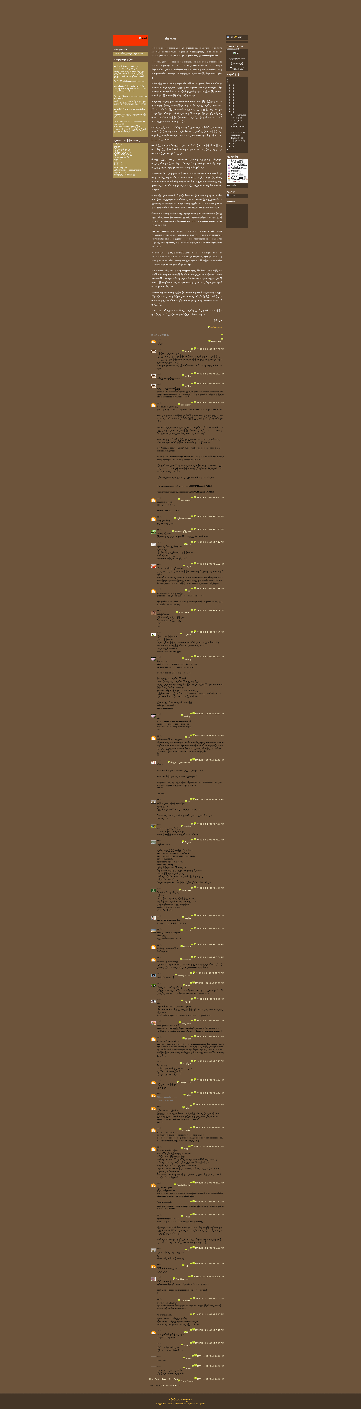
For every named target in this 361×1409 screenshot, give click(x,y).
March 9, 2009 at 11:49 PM (209, 1105)
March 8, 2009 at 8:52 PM (210, 564)
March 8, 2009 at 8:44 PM (210, 542)
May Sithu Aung (181, 1279)
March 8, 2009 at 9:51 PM (210, 632)
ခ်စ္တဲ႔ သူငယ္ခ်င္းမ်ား (122, 155)
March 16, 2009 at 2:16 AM (209, 1343)
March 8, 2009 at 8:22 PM (210, 349)
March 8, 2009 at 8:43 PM (210, 529)
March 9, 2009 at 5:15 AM (210, 916)
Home (163, 1379)
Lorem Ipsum (128, 96)
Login (239, 37)
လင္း (188, 566)
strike (188, 1095)
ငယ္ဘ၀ (116, 160)
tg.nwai (187, 1217)
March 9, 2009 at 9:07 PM (210, 1080)
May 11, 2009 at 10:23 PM (210, 1366)
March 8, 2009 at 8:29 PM (210, 403)
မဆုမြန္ (188, 918)
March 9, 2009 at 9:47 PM (210, 1093)
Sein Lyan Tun (184, 975)
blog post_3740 (133, 68)
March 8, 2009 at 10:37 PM (209, 735)
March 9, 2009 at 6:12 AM (210, 944)
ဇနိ (188, 738)
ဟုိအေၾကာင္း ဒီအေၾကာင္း (127, 170)
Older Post (173, 1379)
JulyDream (185, 1301)
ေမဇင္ (187, 1345)
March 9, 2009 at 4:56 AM (210, 840)
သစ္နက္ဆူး (187, 1001)
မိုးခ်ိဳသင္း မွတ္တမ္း (181, 1399)
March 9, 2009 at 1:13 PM (210, 1021)
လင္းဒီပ (187, 931)
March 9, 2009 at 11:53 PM (209, 1128)
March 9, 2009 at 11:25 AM (209, 973)
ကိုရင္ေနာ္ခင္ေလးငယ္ (180, 762)
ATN (189, 544)
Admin (125, 81)
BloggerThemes (176, 1404)
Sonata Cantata (183, 1185)
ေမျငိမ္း (187, 1063)
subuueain (186, 960)
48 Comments (216, 327)
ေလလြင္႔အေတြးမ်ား (123, 175)
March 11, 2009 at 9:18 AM (209, 1314)
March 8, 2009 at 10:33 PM (209, 714)
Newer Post (154, 1379)
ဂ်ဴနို (188, 1332)
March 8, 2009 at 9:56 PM (210, 657)
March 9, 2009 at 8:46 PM (210, 1061)
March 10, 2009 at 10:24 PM (209, 1277)
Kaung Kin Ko (185, 1082)
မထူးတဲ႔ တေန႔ (238, 132)
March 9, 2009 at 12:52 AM (209, 799)
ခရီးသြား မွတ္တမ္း (121, 152)
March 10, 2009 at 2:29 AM (209, 1215)
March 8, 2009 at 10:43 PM (209, 760)
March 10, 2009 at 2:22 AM (209, 1202)
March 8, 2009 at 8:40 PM (210, 498)
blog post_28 (119, 124)
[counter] (231, 195)
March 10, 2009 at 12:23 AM (209, 1146)
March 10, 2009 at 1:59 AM (209, 1183)
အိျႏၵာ (187, 842)
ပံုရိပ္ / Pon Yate (184, 519)
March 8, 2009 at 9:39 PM (210, 610)
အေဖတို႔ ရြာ (236, 118)
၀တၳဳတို (116, 144)
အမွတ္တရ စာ (118, 172)
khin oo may (216, 341)
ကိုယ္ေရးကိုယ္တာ (120, 150)
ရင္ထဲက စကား (119, 165)
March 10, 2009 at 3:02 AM (209, 1248)
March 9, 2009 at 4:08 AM (210, 824)
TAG (116, 147)
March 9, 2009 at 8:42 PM (210, 1037)
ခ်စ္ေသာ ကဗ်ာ (120, 157)
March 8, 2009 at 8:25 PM (210, 374)
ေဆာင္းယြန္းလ (183, 532)
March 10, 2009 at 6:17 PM (209, 1264)
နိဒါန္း (116, 162)
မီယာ (187, 985)
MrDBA (188, 351)
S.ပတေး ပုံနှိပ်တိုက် (131, 66)
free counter (231, 185)
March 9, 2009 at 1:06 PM (210, 999)
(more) (141, 76)
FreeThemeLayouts (197, 1404)
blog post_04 (119, 99)
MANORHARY (185, 613)
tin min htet (186, 890)
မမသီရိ (188, 659)
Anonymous (128, 109)
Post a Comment (187, 1381)
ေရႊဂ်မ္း (186, 1023)
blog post (117, 111)
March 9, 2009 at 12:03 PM (209, 983)
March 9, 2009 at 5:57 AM (210, 928)
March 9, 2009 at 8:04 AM (210, 957)
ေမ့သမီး (186, 1130)
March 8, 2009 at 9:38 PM (210, 589)
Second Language (238, 115)
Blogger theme (162, 1404)
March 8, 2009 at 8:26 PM (210, 384)
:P (189, 802)
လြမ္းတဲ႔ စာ (120, 167)
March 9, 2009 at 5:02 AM (210, 888)
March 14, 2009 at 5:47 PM (209, 1330)
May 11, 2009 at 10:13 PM (210, 1356)
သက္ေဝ (187, 634)
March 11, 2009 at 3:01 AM (209, 1298)
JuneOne (187, 826)
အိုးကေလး (170, 39)
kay (189, 591)
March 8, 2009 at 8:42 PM (210, 516)
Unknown (187, 947)
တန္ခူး (186, 1149)
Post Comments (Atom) (170, 1385)
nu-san (188, 1039)
